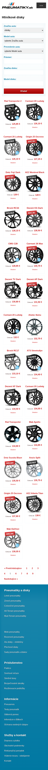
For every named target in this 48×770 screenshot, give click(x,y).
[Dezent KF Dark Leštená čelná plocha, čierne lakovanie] (13, 398)
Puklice (7, 668)
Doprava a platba (12, 741)
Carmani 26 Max (35, 243)
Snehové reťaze (11, 673)
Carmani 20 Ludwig (34, 101)
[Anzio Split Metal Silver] (34, 469)
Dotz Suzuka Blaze (13, 458)
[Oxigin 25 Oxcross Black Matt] (34, 148)
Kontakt (7, 761)
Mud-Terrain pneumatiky (15, 616)
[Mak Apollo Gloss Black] (34, 434)
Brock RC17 (13, 350)
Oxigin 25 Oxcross (35, 137)
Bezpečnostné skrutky (14, 683)
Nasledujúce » (11, 579)
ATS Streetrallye (34, 351)
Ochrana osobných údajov (16, 724)
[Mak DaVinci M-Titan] (13, 540)
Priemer (7, 57)
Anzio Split (34, 457)
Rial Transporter (13, 422)
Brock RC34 (13, 208)
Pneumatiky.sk (15, 5)
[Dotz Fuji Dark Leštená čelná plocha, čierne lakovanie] (13, 184)
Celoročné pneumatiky (14, 606)
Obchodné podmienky (14, 746)
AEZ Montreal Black (34, 172)
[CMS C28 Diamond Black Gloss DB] (13, 255)
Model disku (10, 79)
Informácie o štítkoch (13, 719)
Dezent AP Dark (35, 279)
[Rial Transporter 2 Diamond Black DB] (13, 113)
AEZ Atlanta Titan (34, 493)
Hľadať (23, 91)
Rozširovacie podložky (14, 688)
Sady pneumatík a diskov (15, 652)
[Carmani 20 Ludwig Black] (13, 326)
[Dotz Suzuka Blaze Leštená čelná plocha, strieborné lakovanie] (13, 469)
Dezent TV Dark (13, 279)
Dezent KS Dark (35, 208)
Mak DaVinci (13, 529)
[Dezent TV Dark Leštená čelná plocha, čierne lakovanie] (13, 291)
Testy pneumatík (11, 709)
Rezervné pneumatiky (14, 637)
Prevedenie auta (12, 47)
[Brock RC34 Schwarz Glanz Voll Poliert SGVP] (13, 219)
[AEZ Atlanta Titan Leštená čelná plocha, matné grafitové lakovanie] (34, 505)
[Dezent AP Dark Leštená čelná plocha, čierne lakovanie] (34, 291)
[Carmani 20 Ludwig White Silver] (13, 148)
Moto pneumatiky (12, 632)
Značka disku (10, 68)
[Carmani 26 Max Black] (34, 255)
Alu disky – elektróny (13, 642)
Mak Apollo (34, 422)
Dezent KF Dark (13, 386)
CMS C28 (13, 243)
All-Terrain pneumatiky (14, 611)
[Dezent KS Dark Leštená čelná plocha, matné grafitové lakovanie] (34, 219)
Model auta (9, 36)
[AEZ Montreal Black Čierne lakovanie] (34, 184)
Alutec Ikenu (34, 315)
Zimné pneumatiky (12, 601)
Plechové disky (11, 647)
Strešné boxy (10, 678)
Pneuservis (9, 704)
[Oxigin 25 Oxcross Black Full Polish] (13, 505)
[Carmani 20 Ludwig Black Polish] (34, 398)
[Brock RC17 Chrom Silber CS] (13, 362)
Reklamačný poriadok (14, 751)
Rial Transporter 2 (13, 101)
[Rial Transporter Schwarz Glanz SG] (13, 434)
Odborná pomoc (11, 714)
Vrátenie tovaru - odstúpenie (17, 756)
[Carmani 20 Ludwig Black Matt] (34, 113)
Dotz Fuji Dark (13, 172)
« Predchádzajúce (13, 568)
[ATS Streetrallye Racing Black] (34, 363)
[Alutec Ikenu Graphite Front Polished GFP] (34, 327)
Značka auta (10, 26)
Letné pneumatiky (12, 596)
